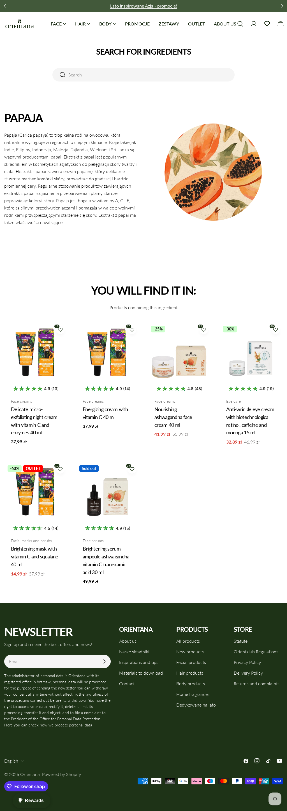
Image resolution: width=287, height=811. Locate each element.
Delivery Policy (248, 672)
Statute (240, 641)
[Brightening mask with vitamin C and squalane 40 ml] (36, 493)
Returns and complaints (256, 683)
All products (188, 641)
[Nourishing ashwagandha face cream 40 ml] (179, 354)
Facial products (191, 662)
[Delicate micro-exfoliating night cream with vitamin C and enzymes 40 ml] (36, 354)
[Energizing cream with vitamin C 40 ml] (107, 354)
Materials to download (141, 672)
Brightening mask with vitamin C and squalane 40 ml (34, 556)
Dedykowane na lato (196, 704)
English (11, 760)
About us (127, 641)
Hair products (189, 672)
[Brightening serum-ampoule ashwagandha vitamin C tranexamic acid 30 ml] (107, 493)
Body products (190, 683)
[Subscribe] (104, 661)
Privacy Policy (247, 662)
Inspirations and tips (138, 662)
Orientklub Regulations (256, 651)
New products (190, 651)
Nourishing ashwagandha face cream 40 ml (173, 417)
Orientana (30, 774)
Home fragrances (193, 694)
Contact (127, 683)
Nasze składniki (134, 651)
